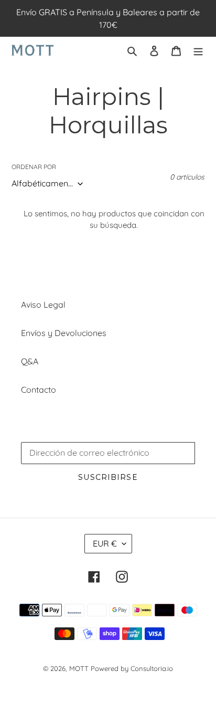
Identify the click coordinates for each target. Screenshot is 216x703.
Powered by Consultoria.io (132, 668)
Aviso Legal (43, 304)
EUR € (105, 543)
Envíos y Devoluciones (63, 333)
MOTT (79, 668)
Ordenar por (34, 167)
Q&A (29, 361)
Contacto (38, 389)
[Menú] (198, 49)
